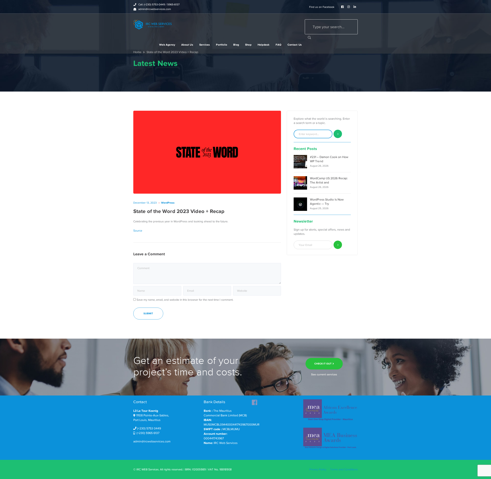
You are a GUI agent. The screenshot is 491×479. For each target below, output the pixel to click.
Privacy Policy (317, 469)
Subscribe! (338, 245)
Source (137, 230)
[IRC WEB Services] (152, 24)
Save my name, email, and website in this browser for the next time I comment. (185, 299)
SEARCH (309, 37)
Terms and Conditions (344, 469)
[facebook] (254, 401)
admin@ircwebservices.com (152, 441)
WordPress (168, 202)
